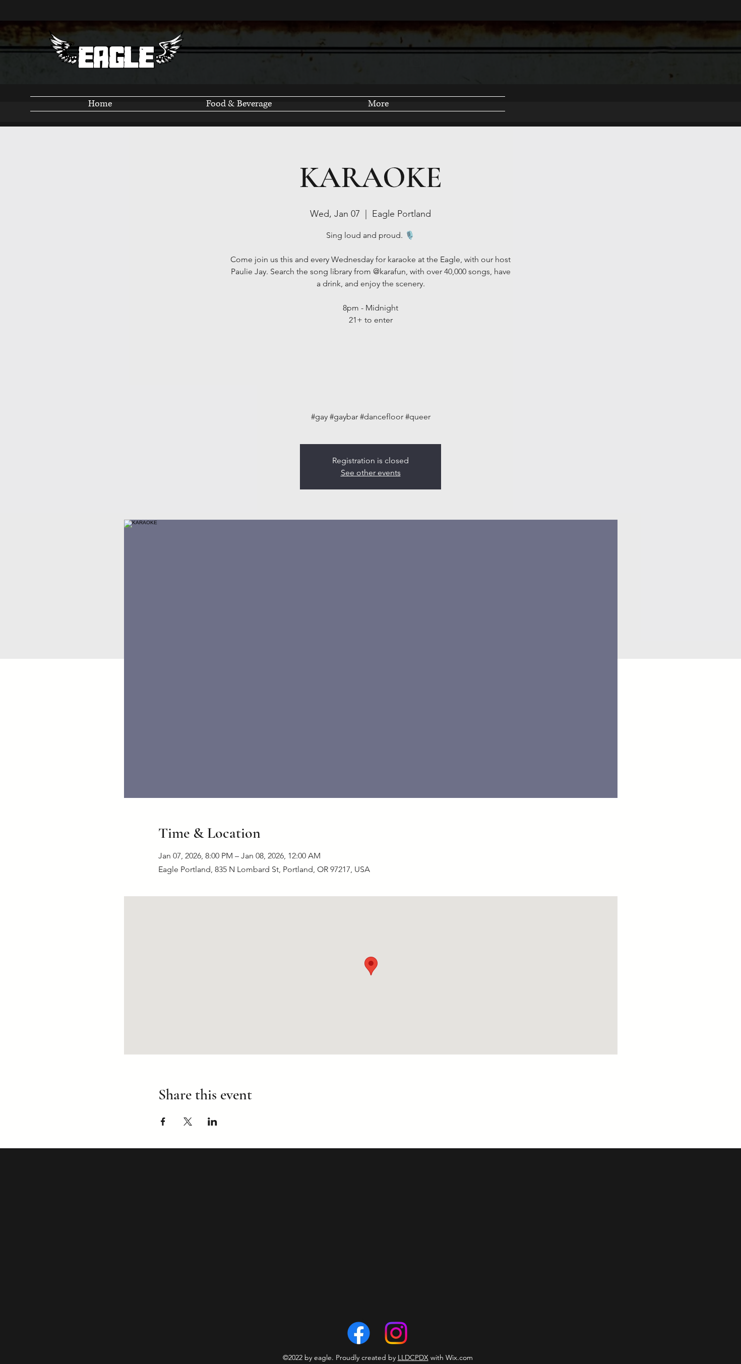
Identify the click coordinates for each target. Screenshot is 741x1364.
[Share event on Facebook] (163, 1122)
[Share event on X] (188, 1122)
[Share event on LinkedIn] (212, 1122)
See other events (371, 472)
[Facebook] (359, 1333)
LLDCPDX (413, 1357)
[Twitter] (396, 1333)
